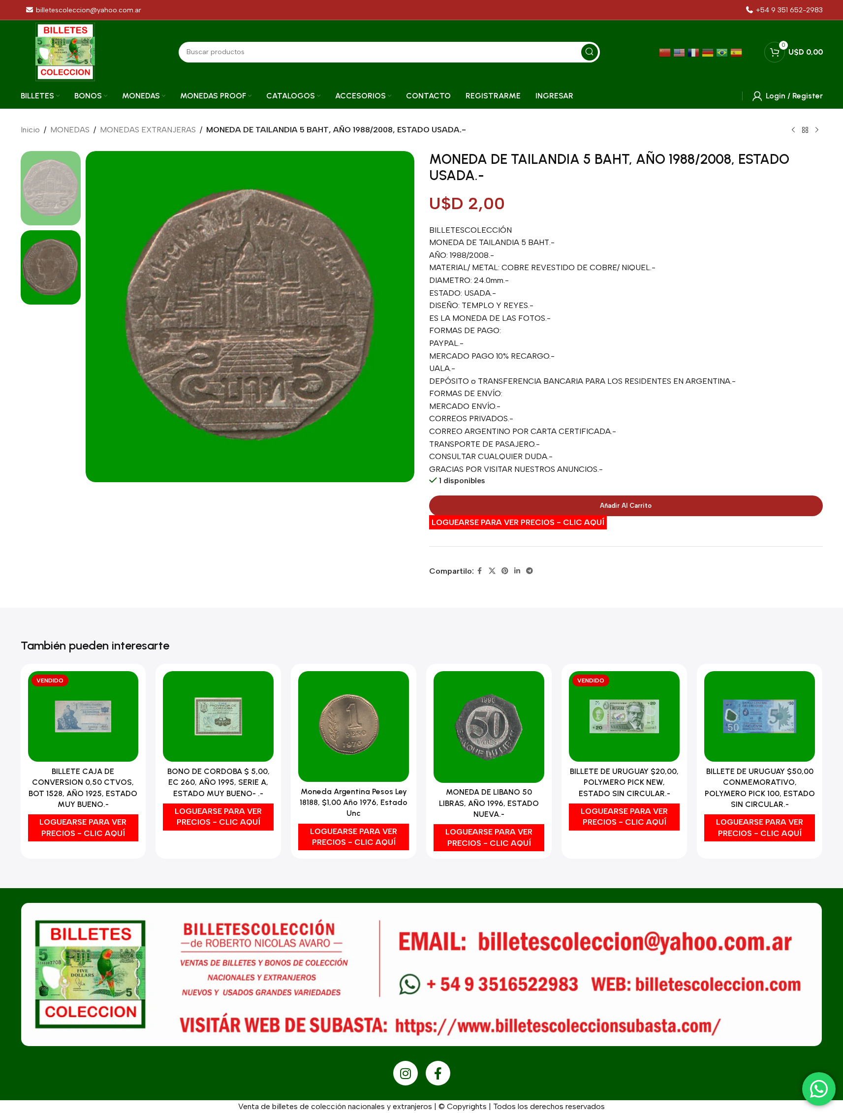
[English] (680, 52)
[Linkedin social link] (517, 571)
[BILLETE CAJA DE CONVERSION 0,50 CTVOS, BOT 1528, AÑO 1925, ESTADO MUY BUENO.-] (83, 716)
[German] (709, 52)
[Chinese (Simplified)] (666, 52)
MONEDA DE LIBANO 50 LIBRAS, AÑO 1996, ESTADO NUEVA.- (489, 803)
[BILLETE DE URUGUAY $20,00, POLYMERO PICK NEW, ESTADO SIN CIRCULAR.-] (624, 716)
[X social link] (492, 571)
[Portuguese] (723, 52)
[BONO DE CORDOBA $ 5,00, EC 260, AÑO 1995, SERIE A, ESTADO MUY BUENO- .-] (218, 716)
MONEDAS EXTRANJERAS (148, 129)
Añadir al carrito (626, 505)
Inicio (30, 129)
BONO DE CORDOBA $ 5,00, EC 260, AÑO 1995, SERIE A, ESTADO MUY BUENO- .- (218, 782)
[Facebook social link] (480, 571)
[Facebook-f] (438, 1073)
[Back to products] (805, 130)
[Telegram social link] (529, 571)
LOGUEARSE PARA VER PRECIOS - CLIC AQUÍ (518, 522)
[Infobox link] (784, 10)
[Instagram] (405, 1073)
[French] (694, 52)
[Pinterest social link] (505, 571)
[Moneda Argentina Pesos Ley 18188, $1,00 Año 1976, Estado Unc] (353, 726)
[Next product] (817, 130)
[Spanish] (737, 52)
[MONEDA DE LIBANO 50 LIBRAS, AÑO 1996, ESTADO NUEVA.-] (489, 727)
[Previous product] (793, 130)
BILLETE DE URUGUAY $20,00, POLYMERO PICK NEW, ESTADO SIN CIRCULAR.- (624, 782)
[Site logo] (65, 51)
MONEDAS (70, 129)
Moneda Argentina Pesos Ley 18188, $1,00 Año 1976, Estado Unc (353, 802)
